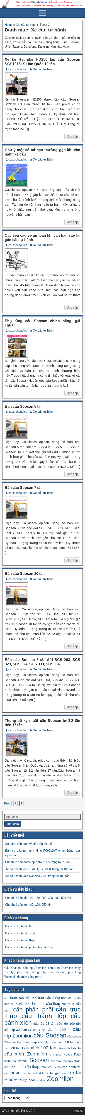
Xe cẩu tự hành (26, 24)
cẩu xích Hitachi (69, 1048)
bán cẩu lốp (27, 998)
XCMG (16, 1073)
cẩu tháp (17, 1042)
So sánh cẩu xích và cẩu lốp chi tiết (29, 843)
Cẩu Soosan (12, 968)
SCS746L (22, 1061)
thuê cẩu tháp (28, 1067)
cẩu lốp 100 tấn (69, 1023)
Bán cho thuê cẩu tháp (20, 940)
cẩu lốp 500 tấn (59, 1029)
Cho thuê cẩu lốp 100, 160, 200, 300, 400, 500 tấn (38, 898)
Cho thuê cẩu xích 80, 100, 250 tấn (28, 904)
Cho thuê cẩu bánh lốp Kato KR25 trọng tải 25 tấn (37, 862)
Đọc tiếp (72, 136)
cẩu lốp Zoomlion (34, 968)
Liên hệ (78, 1111)
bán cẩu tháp (49, 998)
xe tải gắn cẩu (56, 1073)
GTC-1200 (55, 1054)
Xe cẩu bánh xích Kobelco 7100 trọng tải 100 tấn (37, 876)
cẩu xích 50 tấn (63, 1042)
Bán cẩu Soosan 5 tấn (24, 406)
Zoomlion (60, 1078)
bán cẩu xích (71, 998)
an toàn (10, 998)
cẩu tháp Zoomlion (37, 1042)
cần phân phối (33, 1009)
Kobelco (10, 1061)
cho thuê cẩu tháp (45, 1003)
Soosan (39, 1060)
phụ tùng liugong (54, 972)
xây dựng (41, 1080)
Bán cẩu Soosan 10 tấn (25, 574)
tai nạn (68, 1061)
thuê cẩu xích (51, 1067)
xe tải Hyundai (24, 1080)
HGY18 (68, 1054)
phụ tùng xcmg (28, 972)
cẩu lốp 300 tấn (15, 1030)
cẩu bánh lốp (44, 1015)
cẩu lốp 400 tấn (36, 1030)
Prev (7, 803)
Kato (77, 1054)
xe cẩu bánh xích (33, 1073)
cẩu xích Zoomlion (60, 968)
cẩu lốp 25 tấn (44, 1023)
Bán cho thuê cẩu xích (20, 933)
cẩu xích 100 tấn (39, 1047)
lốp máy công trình (29, 976)
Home (8, 24)
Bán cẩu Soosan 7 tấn (24, 488)
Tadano (55, 1061)
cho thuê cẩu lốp (16, 1004)
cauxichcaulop (17, 69)
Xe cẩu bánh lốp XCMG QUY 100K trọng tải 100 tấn (39, 869)
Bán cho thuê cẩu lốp (19, 926)
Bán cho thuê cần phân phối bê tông (29, 947)
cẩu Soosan (50, 1035)
